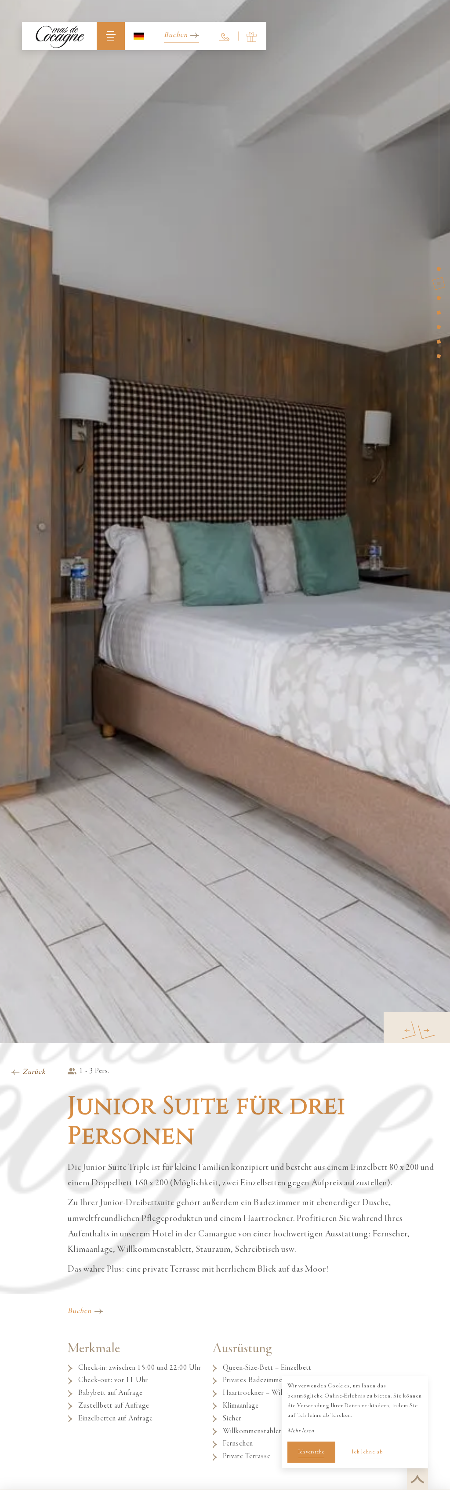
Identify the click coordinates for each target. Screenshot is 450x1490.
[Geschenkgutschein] (252, 36)
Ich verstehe (311, 1452)
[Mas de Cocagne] (59, 36)
